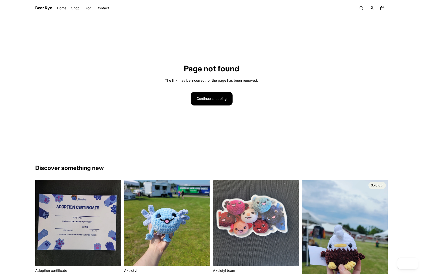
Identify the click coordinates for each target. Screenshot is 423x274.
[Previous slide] (131, 222)
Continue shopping (212, 98)
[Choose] (202, 258)
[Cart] (382, 8)
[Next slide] (202, 222)
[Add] (113, 258)
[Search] (361, 8)
